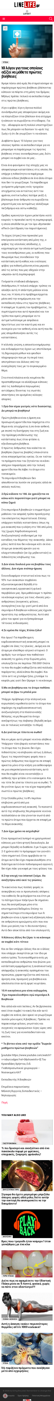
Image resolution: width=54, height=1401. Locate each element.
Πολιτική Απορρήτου (41, 1396)
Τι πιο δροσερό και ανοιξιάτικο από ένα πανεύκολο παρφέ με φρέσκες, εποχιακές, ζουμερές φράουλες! (25, 1151)
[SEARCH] (51, 19)
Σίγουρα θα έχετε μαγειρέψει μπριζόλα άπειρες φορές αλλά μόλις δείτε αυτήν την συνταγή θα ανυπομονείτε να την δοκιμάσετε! (25, 1198)
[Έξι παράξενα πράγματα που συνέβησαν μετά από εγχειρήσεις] (27, 1349)
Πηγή (4, 1102)
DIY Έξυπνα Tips (11, 1189)
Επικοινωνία (9, 1396)
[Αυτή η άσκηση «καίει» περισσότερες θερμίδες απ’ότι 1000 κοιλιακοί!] (27, 1307)
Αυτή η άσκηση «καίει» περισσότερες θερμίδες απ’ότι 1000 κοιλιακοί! (24, 1325)
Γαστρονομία (9, 1143)
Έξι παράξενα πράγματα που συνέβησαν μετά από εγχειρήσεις (25, 1369)
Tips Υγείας (8, 1276)
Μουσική (7, 1236)
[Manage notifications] (5, 1396)
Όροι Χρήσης (23, 1396)
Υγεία (5, 1363)
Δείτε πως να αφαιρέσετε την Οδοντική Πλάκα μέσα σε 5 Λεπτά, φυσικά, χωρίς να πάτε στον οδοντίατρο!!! (26, 1284)
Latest (27, 14)
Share (5, 28)
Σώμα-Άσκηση (10, 1319)
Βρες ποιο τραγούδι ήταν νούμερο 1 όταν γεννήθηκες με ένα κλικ (26, 1242)
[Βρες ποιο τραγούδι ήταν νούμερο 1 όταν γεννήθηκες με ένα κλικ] (27, 1223)
